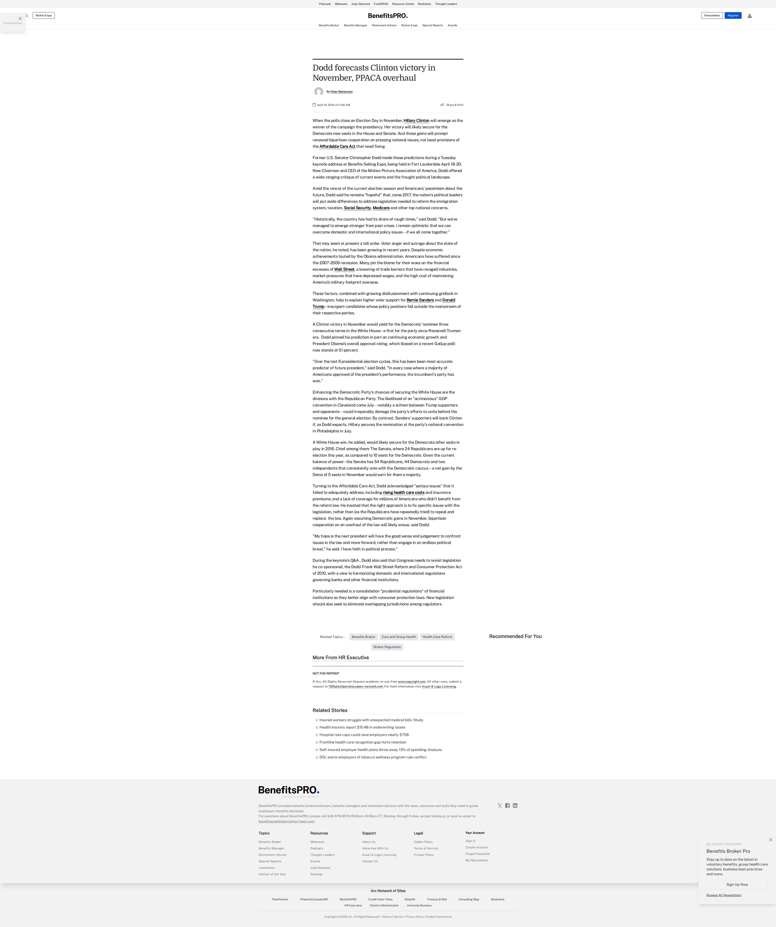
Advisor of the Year (272, 874)
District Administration (384, 905)
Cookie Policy (423, 842)
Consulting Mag (469, 899)
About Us (368, 842)
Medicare (381, 207)
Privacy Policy (424, 854)
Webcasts (341, 3)
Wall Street (344, 269)
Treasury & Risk (437, 899)
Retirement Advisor (273, 854)
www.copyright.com (412, 681)
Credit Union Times (380, 899)
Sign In (471, 841)
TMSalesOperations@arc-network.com (355, 686)
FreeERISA (381, 3)
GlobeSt (410, 899)
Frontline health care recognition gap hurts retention (362, 742)
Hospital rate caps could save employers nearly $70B (364, 735)
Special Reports (270, 861)
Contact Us (370, 861)
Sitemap (316, 874)
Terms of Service (426, 848)
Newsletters (712, 15)
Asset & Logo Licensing (379, 854)
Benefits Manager (271, 848)
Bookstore (424, 3)
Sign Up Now (737, 884)
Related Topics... (332, 637)
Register (733, 15)
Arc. (350, 916)
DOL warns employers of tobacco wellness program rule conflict (373, 757)
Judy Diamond (360, 3)
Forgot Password (478, 853)
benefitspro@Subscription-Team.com (286, 821)
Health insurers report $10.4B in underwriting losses (362, 727)
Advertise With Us (375, 848)
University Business (419, 905)
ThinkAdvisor (280, 899)
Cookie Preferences (439, 916)
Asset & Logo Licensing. (439, 686)
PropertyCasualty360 (314, 899)
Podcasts (325, 3)
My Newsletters (477, 860)
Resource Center (403, 3)
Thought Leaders (446, 3)
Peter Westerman (341, 91)
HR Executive (353, 905)
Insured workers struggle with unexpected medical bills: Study (371, 720)
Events (315, 861)
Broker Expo (44, 15)
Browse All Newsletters (723, 895)
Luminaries (267, 867)
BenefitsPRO (348, 899)
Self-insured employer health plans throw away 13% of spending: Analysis (380, 750)
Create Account (477, 847)
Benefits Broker (270, 842)
